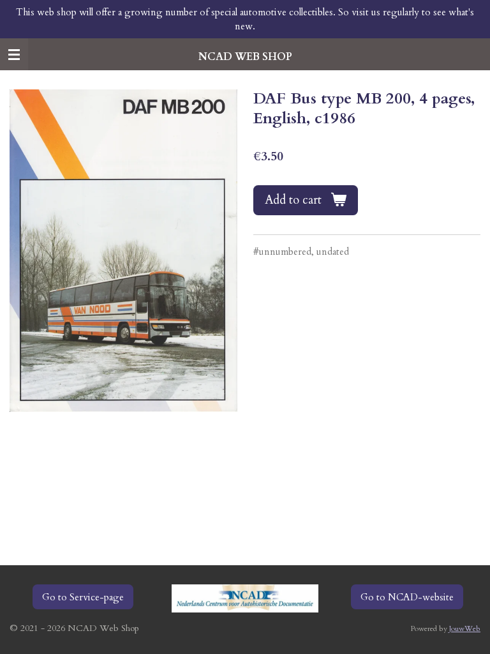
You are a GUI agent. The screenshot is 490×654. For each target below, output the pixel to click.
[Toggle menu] (14, 54)
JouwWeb (464, 628)
